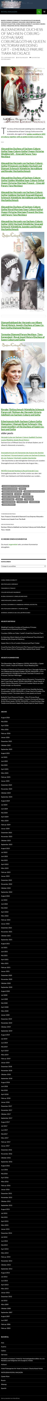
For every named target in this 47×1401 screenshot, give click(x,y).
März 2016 (4, 1181)
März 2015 (4, 1225)
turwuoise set (22, 502)
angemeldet (13, 544)
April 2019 (4, 1051)
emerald (22, 488)
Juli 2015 (4, 1213)
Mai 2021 (4, 955)
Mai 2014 (4, 1245)
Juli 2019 (4, 1039)
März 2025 (4, 773)
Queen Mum (5, 1376)
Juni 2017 (4, 1130)
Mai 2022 (4, 908)
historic (18, 494)
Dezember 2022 (6, 880)
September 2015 (6, 1205)
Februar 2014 (5, 1257)
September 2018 (6, 1078)
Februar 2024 (5, 825)
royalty (19, 499)
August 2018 (5, 1082)
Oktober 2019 (6, 1027)
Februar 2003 (5, 1328)
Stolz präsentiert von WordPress (10, 1398)
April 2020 (4, 1007)
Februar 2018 (5, 1098)
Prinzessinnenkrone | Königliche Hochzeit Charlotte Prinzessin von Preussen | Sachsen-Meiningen (22, 673)
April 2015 (4, 1221)
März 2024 (4, 821)
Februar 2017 (5, 1142)
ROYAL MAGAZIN (9, 11)
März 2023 (4, 868)
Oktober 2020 (6, 983)
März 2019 (4, 1055)
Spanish (3, 1388)
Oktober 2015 (6, 1201)
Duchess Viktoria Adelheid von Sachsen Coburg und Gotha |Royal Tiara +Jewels (23, 527)
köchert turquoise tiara (11, 496)
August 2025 (5, 753)
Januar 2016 (5, 1189)
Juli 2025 (4, 757)
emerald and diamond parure (34, 491)
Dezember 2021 (6, 928)
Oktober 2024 (6, 793)
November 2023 (6, 836)
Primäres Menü (44, 11)
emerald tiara (7, 494)
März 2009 (4, 1304)
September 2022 (6, 892)
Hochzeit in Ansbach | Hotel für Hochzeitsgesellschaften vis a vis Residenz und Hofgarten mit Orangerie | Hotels (23, 1359)
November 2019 (6, 1023)
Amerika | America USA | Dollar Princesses (15, 612)
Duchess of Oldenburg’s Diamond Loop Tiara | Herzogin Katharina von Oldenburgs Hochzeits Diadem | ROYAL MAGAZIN (23, 670)
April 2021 (4, 959)
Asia (2, 1343)
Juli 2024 (4, 805)
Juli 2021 (4, 947)
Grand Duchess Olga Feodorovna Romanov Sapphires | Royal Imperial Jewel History (22, 702)
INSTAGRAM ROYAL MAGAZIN (12, 1372)
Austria (3, 1347)
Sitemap (4, 1384)
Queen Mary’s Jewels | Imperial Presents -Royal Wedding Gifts (22, 664)
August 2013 (5, 1273)
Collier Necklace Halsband (30, 20)
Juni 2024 (4, 809)
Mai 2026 (4, 721)
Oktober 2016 (6, 1158)
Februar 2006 (5, 1324)
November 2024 (6, 789)
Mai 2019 (4, 1047)
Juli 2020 (4, 995)
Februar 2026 (5, 733)
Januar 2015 (5, 1229)
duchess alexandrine (10, 488)
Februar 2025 (5, 777)
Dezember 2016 (6, 1150)
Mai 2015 (4, 1217)
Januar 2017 (5, 1146)
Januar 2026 (5, 737)
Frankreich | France (8, 588)
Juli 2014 (4, 1237)
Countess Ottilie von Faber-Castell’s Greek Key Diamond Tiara (22, 633)
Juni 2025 (4, 761)
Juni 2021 (4, 951)
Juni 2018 (4, 1086)
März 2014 (4, 1253)
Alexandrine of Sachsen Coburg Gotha (15, 486)
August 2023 (5, 848)
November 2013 (6, 1261)
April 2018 (4, 1094)
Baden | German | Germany (10, 20)
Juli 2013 (4, 1277)
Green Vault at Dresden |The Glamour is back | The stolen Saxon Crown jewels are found (23, 692)
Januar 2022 (5, 924)
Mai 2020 (4, 1003)
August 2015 (5, 1209)
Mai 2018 (4, 1090)
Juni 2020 (4, 999)
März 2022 (4, 916)
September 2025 (6, 749)
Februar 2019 (5, 1059)
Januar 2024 (5, 828)
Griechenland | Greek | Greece (11, 600)
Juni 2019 (4, 1043)
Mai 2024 (4, 813)
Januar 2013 (5, 1292)
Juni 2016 (4, 1170)
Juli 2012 (4, 1300)
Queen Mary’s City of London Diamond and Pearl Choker (20, 643)
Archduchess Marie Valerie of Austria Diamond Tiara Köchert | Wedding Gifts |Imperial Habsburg (22, 638)
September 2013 (6, 1269)
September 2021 (6, 940)
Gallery (3, 1351)
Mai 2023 (4, 860)
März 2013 (4, 1289)
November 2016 (6, 1154)
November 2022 (6, 884)
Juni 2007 (4, 1320)
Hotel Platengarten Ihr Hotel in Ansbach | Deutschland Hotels (22, 1368)
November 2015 (6, 1197)
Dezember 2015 (6, 1193)
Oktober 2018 (6, 1074)
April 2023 (4, 864)
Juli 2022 (4, 900)
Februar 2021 (5, 967)
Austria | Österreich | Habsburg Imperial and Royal (19, 604)
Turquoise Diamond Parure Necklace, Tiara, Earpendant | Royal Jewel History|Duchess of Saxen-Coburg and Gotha (22, 337)
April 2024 (4, 817)
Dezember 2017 (6, 1106)
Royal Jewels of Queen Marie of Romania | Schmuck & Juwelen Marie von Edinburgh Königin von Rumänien (22, 683)
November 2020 (6, 979)
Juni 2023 (4, 856)
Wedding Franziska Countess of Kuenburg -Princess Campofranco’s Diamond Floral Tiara (18, 628)
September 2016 (6, 1162)
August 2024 (5, 801)
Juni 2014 (4, 1241)
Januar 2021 (5, 971)
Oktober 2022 (6, 888)
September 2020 (6, 987)
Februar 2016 (5, 1185)
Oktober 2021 (6, 936)
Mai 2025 (4, 765)
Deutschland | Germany (9, 22)
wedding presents (9, 504)
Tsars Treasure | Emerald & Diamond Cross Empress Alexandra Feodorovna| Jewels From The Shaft (22, 516)
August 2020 (5, 991)
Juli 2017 (4, 1126)
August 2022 (5, 896)
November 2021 (6, 932)
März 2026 (4, 729)
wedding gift (34, 502)
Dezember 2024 (6, 785)
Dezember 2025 (6, 741)
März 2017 (4, 1138)
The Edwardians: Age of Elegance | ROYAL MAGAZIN (19, 663)
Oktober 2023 (6, 840)
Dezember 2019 (6, 1019)
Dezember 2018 (6, 1066)
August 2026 (5, 717)
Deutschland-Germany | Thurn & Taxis (14, 608)
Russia (3, 1380)
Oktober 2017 (6, 1114)
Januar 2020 (5, 1015)
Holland (4, 1364)
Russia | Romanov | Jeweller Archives (14, 596)
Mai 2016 (4, 1174)
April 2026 (4, 725)
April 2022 (4, 912)
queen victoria (28, 496)
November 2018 (6, 1070)
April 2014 (4, 1249)
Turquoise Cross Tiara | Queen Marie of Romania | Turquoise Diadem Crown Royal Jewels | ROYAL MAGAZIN (23, 680)
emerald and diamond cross (12, 491)
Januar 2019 (5, 1062)
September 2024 (6, 797)
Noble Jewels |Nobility (24, 24)
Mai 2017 (4, 1134)
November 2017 (6, 1110)
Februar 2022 (5, 920)
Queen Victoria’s (8, 499)
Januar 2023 (5, 876)
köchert (27, 494)
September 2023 (6, 844)
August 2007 (5, 1316)
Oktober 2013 (6, 1265)
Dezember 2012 (6, 1296)
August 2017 (5, 1122)
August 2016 (5, 1166)
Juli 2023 (4, 852)
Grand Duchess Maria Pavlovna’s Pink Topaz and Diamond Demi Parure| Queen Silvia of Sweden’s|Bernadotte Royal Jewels (22, 648)
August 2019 (5, 1035)
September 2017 (6, 1118)
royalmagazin (23, 57)
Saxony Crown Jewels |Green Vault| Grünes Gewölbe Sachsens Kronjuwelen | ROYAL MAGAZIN (22, 690)
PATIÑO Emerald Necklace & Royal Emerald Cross (19, 471)
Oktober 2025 (6, 745)
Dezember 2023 (6, 832)
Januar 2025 (5, 781)
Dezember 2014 (6, 1233)
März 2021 (4, 963)
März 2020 (4, 1011)
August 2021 (5, 944)
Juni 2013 (4, 1281)
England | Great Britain (27, 22)
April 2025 (4, 769)
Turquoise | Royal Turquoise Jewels (19, 26)
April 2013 (4, 1285)
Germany (4, 1355)
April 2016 (4, 1177)
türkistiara (29, 499)
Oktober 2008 (6, 1308)
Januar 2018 (5, 1102)
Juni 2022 (4, 904)
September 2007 (6, 1312)
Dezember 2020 (6, 975)
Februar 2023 (5, 872)
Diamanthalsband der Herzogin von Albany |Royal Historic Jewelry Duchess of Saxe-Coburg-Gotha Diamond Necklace (22, 325)
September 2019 (6, 1031)
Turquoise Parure (9, 502)
